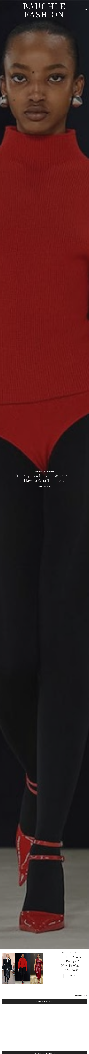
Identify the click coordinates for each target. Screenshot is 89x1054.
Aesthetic (38, 471)
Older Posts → (81, 995)
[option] (44, 474)
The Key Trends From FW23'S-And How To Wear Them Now (44, 478)
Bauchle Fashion (44, 9)
